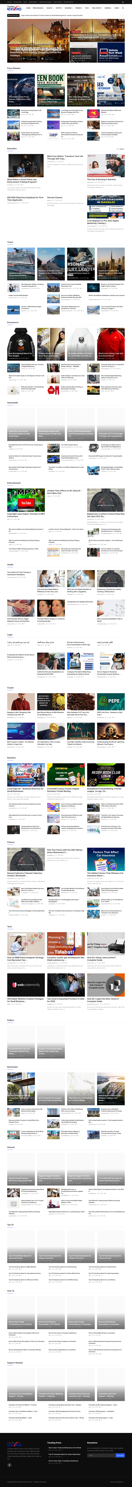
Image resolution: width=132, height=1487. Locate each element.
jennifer (103, 380)
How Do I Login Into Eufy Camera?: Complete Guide (103, 1000)
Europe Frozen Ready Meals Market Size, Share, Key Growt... (50, 1051)
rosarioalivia (12, 819)
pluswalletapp (101, 747)
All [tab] (118, 149)
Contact (9, 2)
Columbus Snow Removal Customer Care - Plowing (79, 1395)
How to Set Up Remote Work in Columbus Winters (25, 1350)
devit (8, 519)
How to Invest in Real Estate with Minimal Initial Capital (32, 1110)
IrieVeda (69, 717)
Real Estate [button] (96, 8)
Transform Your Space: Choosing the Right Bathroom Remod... (112, 816)
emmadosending (101, 624)
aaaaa (23, 391)
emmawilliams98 (43, 278)
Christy (23, 368)
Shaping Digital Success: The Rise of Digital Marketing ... (32, 365)
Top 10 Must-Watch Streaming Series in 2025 (23, 549)
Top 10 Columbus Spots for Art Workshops (63, 1267)
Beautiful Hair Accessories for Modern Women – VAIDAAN (71, 365)
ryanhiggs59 (24, 1193)
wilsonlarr (64, 1204)
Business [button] (68, 8)
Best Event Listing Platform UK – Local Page (31, 111)
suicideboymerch (13, 358)
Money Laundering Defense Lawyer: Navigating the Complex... (72, 827)
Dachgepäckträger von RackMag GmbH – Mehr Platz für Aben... (112, 468)
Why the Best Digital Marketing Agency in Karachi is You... (111, 376)
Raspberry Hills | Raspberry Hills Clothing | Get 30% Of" (19, 713)
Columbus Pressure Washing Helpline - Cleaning (51, 1395)
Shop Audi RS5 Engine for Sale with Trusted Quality (105, 456)
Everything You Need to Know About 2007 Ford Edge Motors (111, 446)
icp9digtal (49, 1004)
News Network (33, 2)
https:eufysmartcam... (93, 1004)
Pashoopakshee (105, 368)
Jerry (40, 1183)
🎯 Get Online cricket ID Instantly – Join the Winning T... (106, 541)
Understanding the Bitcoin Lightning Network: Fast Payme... (110, 743)
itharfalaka (52, 471)
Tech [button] (87, 8)
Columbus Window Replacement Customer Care (64, 1411)
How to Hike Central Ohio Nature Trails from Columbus (26, 1341)
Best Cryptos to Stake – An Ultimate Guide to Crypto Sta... (20, 743)
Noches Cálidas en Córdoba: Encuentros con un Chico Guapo (112, 550)
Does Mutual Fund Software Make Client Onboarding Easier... (112, 889)
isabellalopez (104, 553)
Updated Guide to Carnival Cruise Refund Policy (20, 274)
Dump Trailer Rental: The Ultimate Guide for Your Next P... (106, 1190)
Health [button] (49, 8)
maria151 (89, 878)
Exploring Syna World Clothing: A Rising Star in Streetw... (72, 388)
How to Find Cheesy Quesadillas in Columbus (109, 1323)
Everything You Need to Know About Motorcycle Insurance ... (20, 656)
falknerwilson (11, 747)
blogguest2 (102, 1103)
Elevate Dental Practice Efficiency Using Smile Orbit (20, 1179)
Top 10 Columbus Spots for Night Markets (22, 1267)
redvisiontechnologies (27, 904)
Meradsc (63, 808)
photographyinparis (106, 533)
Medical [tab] (122, 149)
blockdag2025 (41, 717)
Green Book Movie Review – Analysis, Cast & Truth (50, 100)
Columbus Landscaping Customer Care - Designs (65, 1405)
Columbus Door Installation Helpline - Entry (23, 1411)
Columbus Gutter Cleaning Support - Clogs (103, 1405)
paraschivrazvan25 (66, 447)
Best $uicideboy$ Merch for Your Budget (20, 354)
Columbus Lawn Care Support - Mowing (107, 1395)
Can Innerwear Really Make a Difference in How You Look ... (48, 590)
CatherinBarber (13, 1183)
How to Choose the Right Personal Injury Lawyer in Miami (79, 273)
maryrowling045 (43, 1103)
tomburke (51, 1214)
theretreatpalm (103, 278)
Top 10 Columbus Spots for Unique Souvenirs (50, 1257)
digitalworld (12, 1056)
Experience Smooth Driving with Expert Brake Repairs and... (71, 457)
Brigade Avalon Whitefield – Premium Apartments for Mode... (112, 1110)
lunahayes (10, 185)
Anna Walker (100, 717)
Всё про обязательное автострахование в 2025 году (78, 643)
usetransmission (105, 449)
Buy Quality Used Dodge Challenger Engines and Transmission (25, 468)
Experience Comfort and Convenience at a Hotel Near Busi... (110, 273)
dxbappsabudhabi (52, 963)
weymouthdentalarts (94, 299)
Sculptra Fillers (41, 624)
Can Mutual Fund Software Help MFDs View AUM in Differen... (31, 900)
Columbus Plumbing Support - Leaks (101, 1418)
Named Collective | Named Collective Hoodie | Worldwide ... (24, 874)
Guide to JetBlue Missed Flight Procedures (31, 307)
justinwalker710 (105, 904)
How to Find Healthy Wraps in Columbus (102, 1333)
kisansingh (70, 677)
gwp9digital (50, 855)
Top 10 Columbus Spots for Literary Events (110, 1257)
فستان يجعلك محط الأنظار (45, 642)
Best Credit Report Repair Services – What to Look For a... (33, 889)
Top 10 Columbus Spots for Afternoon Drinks (23, 1280)
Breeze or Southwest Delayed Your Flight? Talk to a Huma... (112, 285)
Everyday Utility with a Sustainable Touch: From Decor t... (112, 365)
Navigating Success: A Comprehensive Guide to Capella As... (72, 1191)
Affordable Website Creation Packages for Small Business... (25, 1000)
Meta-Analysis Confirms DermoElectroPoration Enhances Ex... (72, 134)
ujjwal (48, 496)
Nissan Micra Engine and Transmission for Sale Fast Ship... (50, 433)
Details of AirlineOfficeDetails (18, 295)
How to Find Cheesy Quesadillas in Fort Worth (49, 1323)
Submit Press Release (45, 2)
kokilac (23, 1113)
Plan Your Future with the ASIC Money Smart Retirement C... (65, 851)
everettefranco (13, 808)
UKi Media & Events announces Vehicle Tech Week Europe (110, 57)
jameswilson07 (13, 278)
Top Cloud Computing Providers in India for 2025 (65, 1000)
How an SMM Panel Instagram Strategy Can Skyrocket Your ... (25, 958)
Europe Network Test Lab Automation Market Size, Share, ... (19, 1051)
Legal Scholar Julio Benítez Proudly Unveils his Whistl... (81, 57)
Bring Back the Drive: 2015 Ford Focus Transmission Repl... (26, 446)
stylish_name (92, 1216)
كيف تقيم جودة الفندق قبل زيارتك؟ (18, 642)
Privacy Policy (18, 2)
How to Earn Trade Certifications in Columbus (80, 1323)
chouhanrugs (12, 380)
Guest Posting (58, 2)
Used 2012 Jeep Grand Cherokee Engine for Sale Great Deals (19, 433)
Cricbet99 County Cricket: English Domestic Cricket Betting (63, 790)
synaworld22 (64, 391)
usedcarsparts (93, 458)
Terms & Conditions (116, 1482)
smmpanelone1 (11, 963)
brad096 (71, 438)
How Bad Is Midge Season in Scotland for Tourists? (70, 307)
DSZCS (40, 358)
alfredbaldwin (92, 1193)
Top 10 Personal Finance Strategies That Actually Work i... (27, 912)
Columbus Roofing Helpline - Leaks (20, 1418)
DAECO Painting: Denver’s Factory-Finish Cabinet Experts (39, 16)
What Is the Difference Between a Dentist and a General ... (107, 296)
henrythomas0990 (26, 1135)
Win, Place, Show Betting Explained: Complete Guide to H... (80, 99)
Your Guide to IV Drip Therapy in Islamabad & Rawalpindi (19, 573)
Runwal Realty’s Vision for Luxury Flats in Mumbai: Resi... (19, 1098)
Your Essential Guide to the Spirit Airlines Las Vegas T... (112, 307)
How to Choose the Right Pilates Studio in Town (71, 1201)
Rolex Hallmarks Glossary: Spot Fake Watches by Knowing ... (111, 388)
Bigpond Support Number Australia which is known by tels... (50, 1178)
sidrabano (104, 830)
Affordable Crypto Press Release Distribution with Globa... (19, 99)
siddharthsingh (101, 677)
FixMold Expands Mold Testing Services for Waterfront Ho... (31, 122)
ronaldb (11, 449)
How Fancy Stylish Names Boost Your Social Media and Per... (107, 1212)
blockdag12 (40, 747)
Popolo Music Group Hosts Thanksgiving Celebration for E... (32, 133)
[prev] (120, 15)
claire (102, 391)
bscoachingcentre (92, 226)
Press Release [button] (38, 8)
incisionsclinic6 (11, 577)
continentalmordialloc (67, 460)
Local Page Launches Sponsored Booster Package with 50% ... (72, 111)
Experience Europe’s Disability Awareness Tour (71, 285)
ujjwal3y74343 (13, 533)
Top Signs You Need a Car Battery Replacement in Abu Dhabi (66, 468)
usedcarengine (13, 438)
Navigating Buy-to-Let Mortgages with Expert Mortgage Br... (64, 900)
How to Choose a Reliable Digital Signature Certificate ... (71, 805)
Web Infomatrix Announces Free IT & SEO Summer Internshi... (110, 99)
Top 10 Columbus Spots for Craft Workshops (63, 1280)
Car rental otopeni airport (69, 445)
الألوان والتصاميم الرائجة (105, 642)
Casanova (104, 819)
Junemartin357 (13, 297)
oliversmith (90, 182)
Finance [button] (78, 8)
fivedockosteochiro (72, 604)
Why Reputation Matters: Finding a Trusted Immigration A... (32, 285)
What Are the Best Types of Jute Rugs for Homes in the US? (26, 376)
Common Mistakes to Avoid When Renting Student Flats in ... (32, 1132)
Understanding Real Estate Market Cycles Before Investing (72, 1121)
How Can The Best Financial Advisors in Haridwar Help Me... (66, 912)
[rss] (9, 1465)
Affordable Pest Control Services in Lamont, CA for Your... (25, 816)
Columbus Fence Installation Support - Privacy (20, 1395)
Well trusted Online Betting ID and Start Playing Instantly (24, 541)
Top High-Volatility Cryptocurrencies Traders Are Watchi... (80, 743)
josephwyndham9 (66, 1113)
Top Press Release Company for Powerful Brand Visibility (111, 133)
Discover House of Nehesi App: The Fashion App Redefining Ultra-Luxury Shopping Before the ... (96, 36)
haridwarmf (52, 915)
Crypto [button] (58, 8)
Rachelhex (101, 358)
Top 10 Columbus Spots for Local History (102, 1280)
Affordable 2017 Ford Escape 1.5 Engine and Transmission (111, 435)
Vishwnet (63, 819)
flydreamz (24, 311)
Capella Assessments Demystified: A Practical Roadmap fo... (32, 1190)
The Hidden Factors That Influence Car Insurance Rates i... (105, 874)
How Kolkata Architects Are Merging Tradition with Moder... (110, 1098)
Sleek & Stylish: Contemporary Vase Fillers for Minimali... (73, 376)
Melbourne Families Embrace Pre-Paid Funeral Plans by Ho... (112, 122)
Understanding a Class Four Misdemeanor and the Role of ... (31, 827)
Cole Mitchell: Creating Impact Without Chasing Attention (104, 1201)
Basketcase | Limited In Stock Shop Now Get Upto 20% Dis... (106, 515)
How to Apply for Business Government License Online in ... (109, 673)
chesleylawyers (41, 677)
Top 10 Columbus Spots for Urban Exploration (104, 1273)
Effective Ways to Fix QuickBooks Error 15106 (112, 900)
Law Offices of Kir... (74, 278)
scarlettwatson (25, 288)
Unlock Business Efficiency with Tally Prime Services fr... (71, 816)
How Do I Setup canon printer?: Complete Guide (101, 958)
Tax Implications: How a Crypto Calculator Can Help (48, 743)
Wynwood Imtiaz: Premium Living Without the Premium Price (24, 1121)
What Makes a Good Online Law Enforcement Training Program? (22, 180)
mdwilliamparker (103, 1183)
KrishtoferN (64, 553)
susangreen (24, 892)
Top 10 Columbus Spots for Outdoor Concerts (80, 1257)
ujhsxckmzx (90, 519)
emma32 (69, 647)
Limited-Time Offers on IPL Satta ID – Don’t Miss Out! (64, 492)
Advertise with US (68, 2)
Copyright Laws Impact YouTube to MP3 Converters (26, 515)
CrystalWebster (65, 1135)
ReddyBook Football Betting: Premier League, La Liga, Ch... (104, 790)
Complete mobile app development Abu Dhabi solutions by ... (65, 958)
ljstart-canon (90, 963)
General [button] (108, 8)
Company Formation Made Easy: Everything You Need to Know (79, 673)
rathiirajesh (64, 1124)
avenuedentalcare (26, 1204)
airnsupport (104, 288)
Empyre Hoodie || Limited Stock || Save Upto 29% (49, 354)
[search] (123, 8)
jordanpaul (64, 380)
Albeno (9, 1004)
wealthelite (64, 892)
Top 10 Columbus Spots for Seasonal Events (20, 1257)
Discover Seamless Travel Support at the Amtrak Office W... (51, 273)
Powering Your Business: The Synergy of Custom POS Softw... (111, 827)
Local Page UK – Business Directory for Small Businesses (25, 790)
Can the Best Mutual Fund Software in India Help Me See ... (72, 889)
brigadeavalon (105, 1113)
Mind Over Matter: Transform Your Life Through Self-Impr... (65, 157)
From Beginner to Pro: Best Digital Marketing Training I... (103, 222)
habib (8, 645)
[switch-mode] (123, 2)
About (25, 2)
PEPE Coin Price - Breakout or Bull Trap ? (109, 713)
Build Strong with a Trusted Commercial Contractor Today (111, 1132)
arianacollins (10, 624)
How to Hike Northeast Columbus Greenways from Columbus (105, 1350)
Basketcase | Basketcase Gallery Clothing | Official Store (109, 590)
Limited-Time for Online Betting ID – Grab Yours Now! (66, 529)
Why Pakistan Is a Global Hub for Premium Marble (81, 1099)
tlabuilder (103, 1135)
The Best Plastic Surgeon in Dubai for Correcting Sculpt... (51, 620)
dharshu (49, 200)
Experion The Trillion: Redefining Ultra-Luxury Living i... (72, 1110)
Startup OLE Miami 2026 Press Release (111, 111)
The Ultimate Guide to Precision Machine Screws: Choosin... (25, 805)
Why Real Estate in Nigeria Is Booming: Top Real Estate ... (70, 1132)
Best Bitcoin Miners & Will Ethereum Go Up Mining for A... (50, 713)
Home (28, 8)
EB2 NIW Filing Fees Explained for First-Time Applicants (25, 198)
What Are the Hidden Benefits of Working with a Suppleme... (79, 590)
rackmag (103, 471)
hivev (102, 808)
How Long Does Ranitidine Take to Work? (110, 620)
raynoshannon (93, 1204)
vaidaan (63, 368)
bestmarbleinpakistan (75, 1103)
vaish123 (11, 1103)
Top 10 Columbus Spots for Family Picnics (102, 1267)
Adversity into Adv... (66, 288)
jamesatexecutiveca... (67, 311)
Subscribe (120, 1455)
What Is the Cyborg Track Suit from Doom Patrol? (111, 354)
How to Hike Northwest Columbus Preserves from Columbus (105, 1342)
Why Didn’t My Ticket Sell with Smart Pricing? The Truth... (71, 550)
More (117, 8)
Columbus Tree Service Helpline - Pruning (22, 1405)
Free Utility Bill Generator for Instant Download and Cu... (111, 1179)
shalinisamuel (92, 1124)
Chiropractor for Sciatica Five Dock (80, 602)
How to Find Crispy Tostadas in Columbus (62, 1341)
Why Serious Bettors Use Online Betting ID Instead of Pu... (26, 530)
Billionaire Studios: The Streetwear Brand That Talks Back (32, 388)
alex (11, 59)
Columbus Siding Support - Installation (101, 1411)
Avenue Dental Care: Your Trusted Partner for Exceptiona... (32, 1201)
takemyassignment (12, 203)
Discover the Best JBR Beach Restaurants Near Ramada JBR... (71, 296)
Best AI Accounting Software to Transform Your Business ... (111, 912)
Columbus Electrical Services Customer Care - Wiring (66, 1418)
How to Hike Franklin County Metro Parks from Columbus (24, 1334)
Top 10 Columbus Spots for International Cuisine (25, 1273)
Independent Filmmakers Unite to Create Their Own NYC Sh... (72, 122)
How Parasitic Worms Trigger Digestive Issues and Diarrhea (18, 620)
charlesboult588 (13, 551)
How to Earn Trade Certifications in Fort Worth (20, 1323)
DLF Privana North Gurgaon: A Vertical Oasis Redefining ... (51, 1099)
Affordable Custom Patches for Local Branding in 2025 (67, 1212)
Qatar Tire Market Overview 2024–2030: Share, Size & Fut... (112, 805)
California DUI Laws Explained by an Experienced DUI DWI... (50, 673)
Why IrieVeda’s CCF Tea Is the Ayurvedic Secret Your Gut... (78, 713)
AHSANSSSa (10, 717)
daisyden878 (104, 311)
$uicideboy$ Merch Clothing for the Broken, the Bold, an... (81, 354)
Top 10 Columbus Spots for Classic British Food (64, 1273)
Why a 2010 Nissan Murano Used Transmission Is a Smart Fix (81, 433)
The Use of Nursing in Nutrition (101, 179)
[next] (123, 15)
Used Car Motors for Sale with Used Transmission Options (25, 457)
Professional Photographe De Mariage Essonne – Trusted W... (111, 530)
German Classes (54, 197)
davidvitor (70, 747)
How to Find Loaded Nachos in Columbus (62, 1350)
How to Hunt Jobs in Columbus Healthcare (62, 1333)
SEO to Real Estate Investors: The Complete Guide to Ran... (106, 1121)
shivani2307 (50, 161)
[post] (38, 41)
